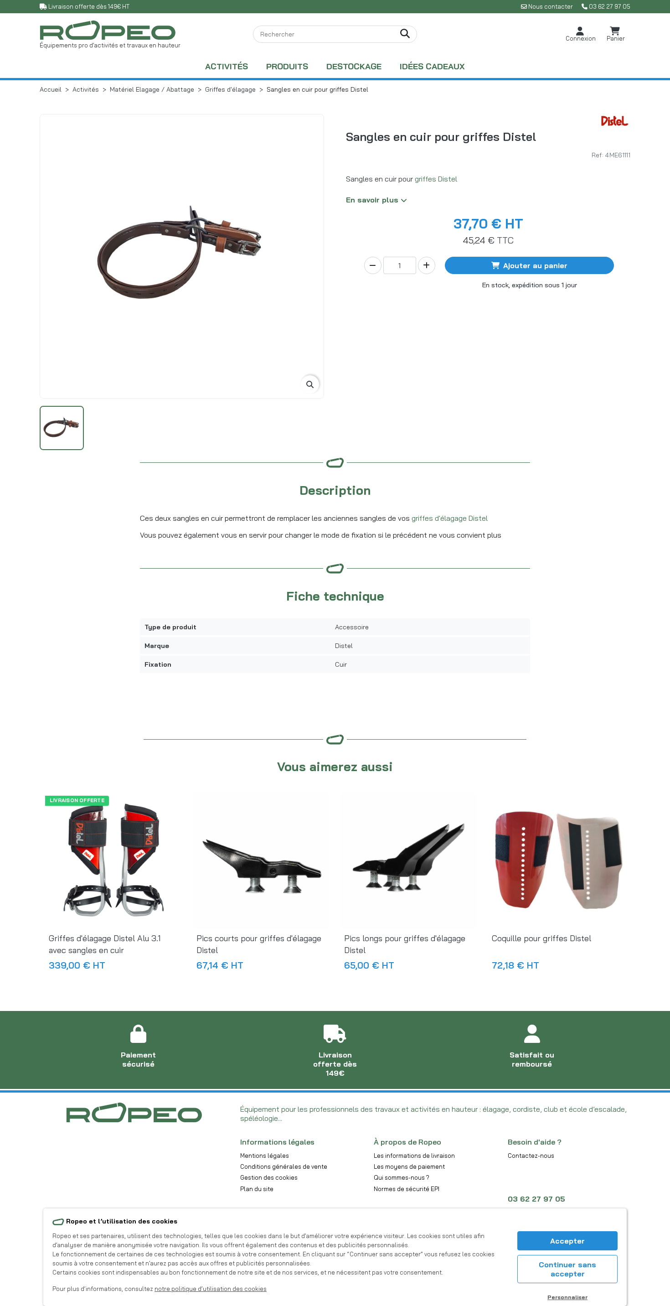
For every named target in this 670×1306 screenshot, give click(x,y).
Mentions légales (264, 1155)
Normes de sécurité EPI (406, 1188)
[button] (580, 34)
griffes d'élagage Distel (450, 518)
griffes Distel (436, 178)
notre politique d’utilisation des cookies (211, 1288)
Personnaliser (567, 1297)
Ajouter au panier (535, 265)
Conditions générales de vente (283, 1166)
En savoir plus (373, 199)
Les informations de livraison (414, 1155)
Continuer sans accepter (567, 1269)
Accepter (567, 1240)
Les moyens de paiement (409, 1166)
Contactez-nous (531, 1155)
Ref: (597, 155)
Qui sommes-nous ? (401, 1177)
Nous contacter (550, 6)
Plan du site (256, 1188)
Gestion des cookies (269, 1177)
